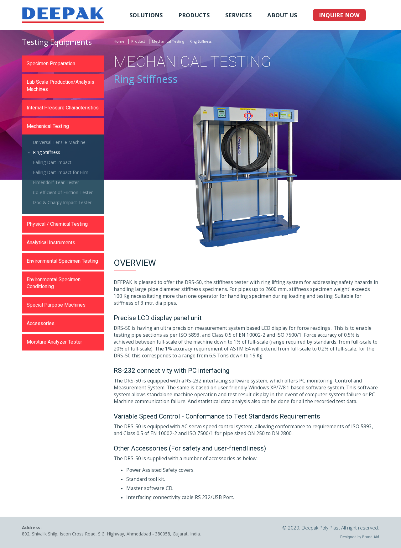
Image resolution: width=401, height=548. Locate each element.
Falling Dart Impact (52, 162)
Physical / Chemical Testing (57, 224)
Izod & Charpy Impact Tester (62, 202)
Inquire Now (339, 15)
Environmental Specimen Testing (62, 261)
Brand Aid (370, 537)
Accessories (41, 323)
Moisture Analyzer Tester (54, 342)
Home (119, 41)
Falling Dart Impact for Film (60, 172)
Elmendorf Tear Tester (56, 182)
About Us (282, 15)
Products (194, 15)
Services (238, 15)
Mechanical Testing (168, 41)
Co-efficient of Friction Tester (63, 192)
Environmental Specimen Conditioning (54, 283)
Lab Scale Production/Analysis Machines (60, 85)
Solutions (146, 15)
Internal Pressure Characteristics (63, 108)
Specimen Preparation (51, 63)
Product (138, 41)
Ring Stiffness (46, 152)
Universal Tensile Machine (59, 142)
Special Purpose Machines (56, 305)
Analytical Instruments (51, 242)
